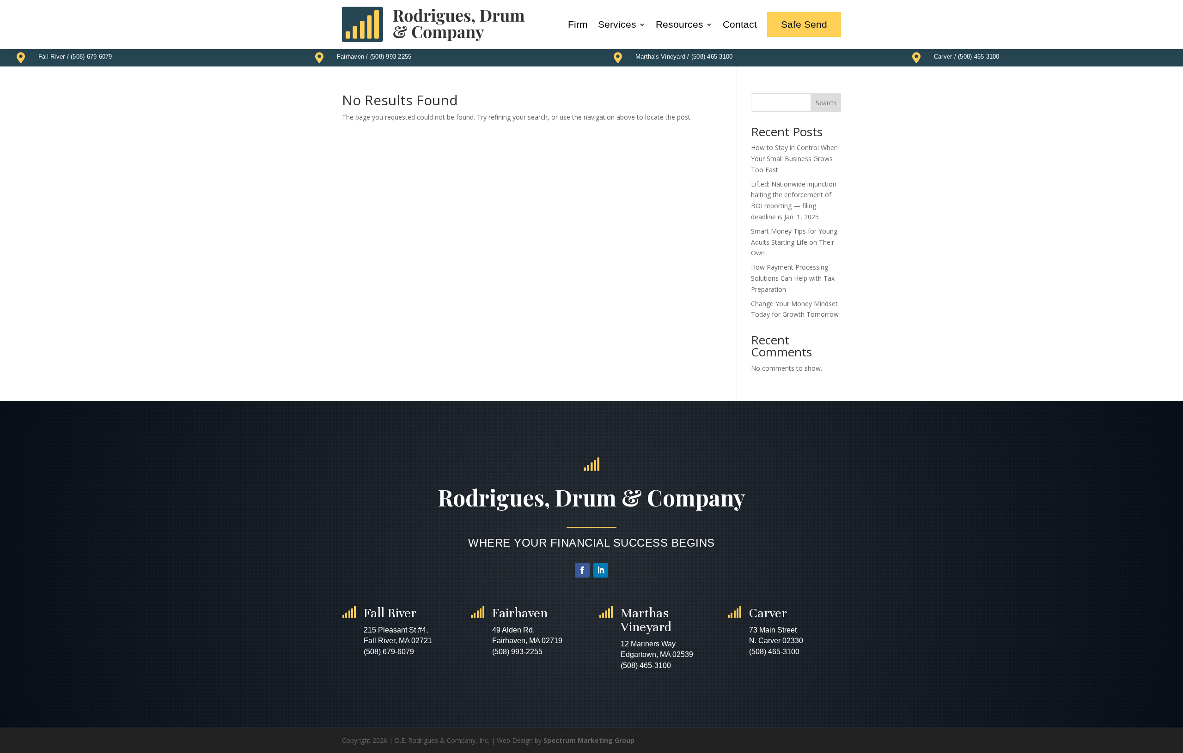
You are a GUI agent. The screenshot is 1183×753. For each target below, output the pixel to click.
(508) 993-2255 (391, 56)
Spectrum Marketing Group (588, 740)
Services (617, 24)
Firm (578, 24)
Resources (679, 24)
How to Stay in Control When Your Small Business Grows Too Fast (794, 158)
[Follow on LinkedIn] (600, 570)
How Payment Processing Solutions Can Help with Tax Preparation (793, 278)
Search (826, 102)
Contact (740, 24)
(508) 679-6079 (91, 56)
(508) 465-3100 (712, 56)
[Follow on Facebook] (582, 570)
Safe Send (804, 24)
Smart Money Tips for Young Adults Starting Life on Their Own (794, 242)
